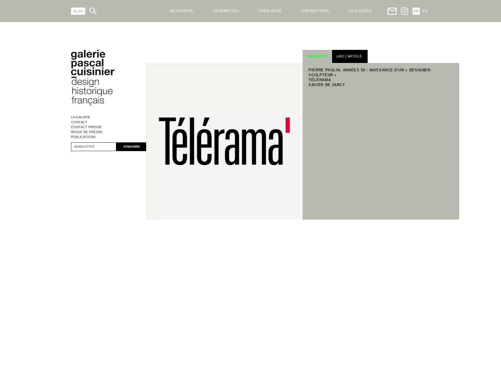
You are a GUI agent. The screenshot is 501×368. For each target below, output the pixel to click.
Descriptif (317, 56)
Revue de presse (87, 132)
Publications (83, 137)
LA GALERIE (360, 11)
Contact (79, 122)
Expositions (315, 11)
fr (416, 11)
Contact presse (86, 127)
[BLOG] (78, 11)
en (425, 11)
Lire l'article (349, 56)
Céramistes (226, 11)
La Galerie (80, 117)
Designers (181, 11)
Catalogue (270, 11)
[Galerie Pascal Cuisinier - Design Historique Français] (93, 104)
